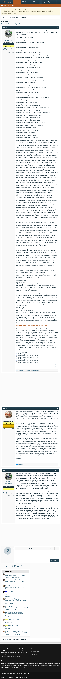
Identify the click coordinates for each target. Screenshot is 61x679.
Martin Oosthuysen (7, 24)
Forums (17, 2)
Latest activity (34, 654)
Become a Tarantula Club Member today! (10, 656)
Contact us (3, 677)
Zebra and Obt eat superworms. (14, 612)
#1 (57, 27)
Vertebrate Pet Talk (10, 603)
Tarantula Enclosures (11, 609)
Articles (35, 2)
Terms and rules (10, 677)
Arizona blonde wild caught (12, 580)
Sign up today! (13, 13)
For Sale (7, 596)
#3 (57, 470)
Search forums (11, 5)
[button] (30, 2)
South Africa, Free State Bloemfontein (8, 51)
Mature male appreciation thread (14, 631)
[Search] (58, 2)
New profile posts (35, 651)
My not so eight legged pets (13, 599)
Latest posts (9, 571)
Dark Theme (11, 676)
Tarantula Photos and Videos (13, 577)
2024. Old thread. (12, 625)
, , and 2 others (29, 370)
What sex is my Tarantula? (12, 583)
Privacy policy (18, 677)
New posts (3, 5)
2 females (9, 591)
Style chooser (4, 676)
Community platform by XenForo (15, 673)
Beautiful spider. (9, 574)
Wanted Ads (8, 622)
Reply (56, 367)
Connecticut (11, 430)
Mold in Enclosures (10, 606)
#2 (57, 408)
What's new (25, 2)
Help (23, 677)
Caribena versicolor (12, 619)
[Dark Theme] (54, 2)
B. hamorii (8, 585)
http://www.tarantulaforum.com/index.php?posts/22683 (31, 325)
